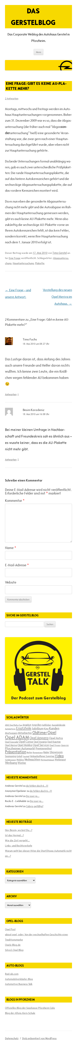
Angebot (27, 724)
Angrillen (37, 724)
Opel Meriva (11, 745)
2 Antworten (11, 98)
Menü (38, 52)
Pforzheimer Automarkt (20, 748)
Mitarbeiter (25, 733)
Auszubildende (58, 724)
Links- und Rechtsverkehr (18, 845)
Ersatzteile (23, 728)
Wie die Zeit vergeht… (17, 840)
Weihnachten (32, 759)
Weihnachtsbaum (47, 759)
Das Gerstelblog (33, 16)
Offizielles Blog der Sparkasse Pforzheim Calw (30, 1007)
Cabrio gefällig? (34, 806)
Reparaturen (38, 752)
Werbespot (60, 759)
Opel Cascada (11, 741)
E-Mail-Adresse (17, 565)
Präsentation (15, 751)
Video (59, 756)
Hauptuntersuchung (23, 263)
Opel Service (41, 745)
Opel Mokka (25, 745)
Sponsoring (10, 756)
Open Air (65, 745)
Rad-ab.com (11, 973)
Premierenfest (44, 748)
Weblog (20, 759)
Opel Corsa (26, 742)
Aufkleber (46, 724)
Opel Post (10, 929)
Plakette (39, 263)
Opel (51, 732)
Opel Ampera (39, 738)
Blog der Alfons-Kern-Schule (20, 1013)
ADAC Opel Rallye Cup (13, 725)
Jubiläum (38, 728)
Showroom (56, 752)
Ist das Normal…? (14, 835)
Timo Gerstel (59, 253)
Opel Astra (56, 738)
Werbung (11, 763)
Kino (46, 728)
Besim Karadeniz (33, 410)
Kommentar (15, 500)
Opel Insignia (40, 741)
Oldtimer (39, 732)
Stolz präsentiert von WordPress (39, 1038)
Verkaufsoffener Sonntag (42, 756)
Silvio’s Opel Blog (14, 950)
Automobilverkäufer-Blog (19, 979)
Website (10, 582)
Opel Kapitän (54, 741)
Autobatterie (10, 728)
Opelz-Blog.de (13, 944)
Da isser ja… (32, 796)
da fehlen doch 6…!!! (37, 785)
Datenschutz (11, 1038)
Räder (46, 752)
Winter (22, 763)
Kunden (54, 728)
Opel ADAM (17, 737)
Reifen (29, 752)
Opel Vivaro (55, 745)
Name (10, 548)
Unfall (19, 756)
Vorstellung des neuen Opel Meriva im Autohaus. (57, 297)
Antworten (10, 394)
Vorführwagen (10, 759)
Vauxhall (26, 756)
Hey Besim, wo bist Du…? (18, 830)
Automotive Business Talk (18, 984)
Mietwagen (11, 733)
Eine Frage (14, 258)
